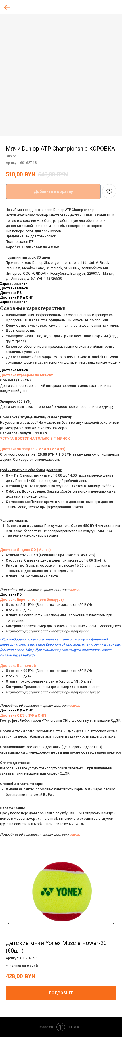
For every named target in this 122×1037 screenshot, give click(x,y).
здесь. (75, 590)
